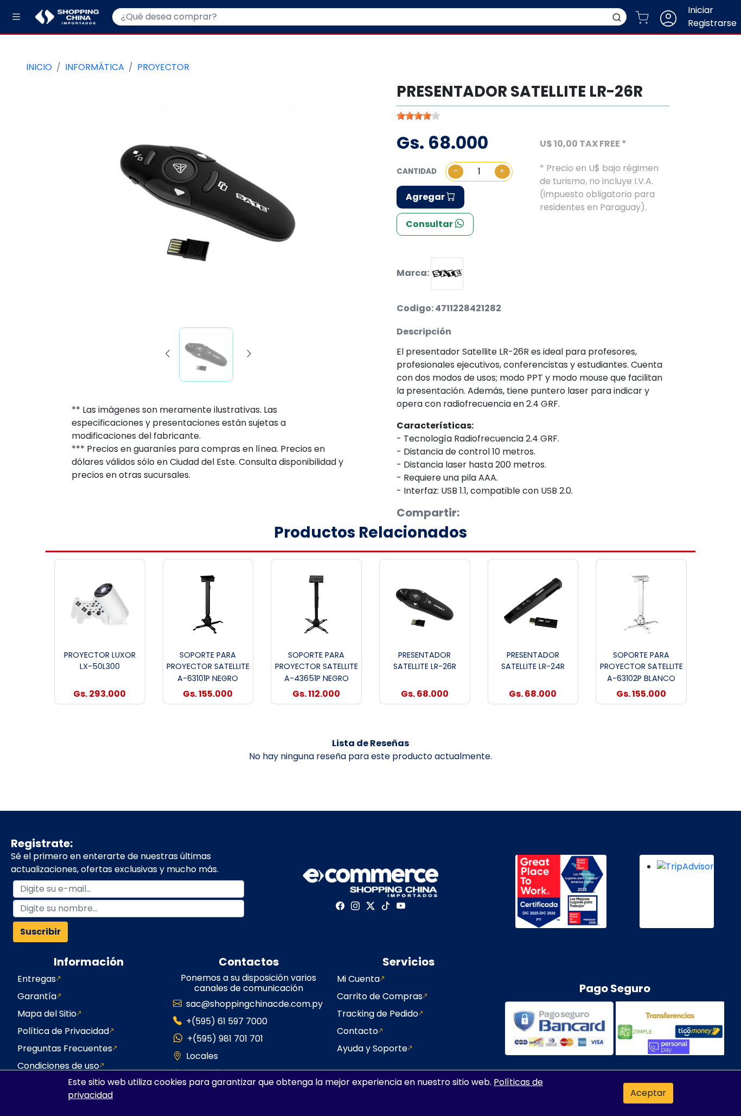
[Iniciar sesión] (672, 17)
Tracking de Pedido (377, 1013)
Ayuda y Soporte (372, 1048)
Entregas (36, 979)
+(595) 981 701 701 (225, 1038)
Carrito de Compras (380, 996)
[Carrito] (646, 17)
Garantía (36, 996)
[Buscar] (617, 17)
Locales (202, 1056)
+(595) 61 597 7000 (226, 1021)
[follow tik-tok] (385, 905)
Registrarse (712, 23)
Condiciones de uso (58, 1066)
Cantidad (417, 171)
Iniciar (700, 10)
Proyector (163, 67)
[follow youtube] (400, 905)
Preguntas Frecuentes (64, 1048)
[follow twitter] (370, 905)
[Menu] (16, 17)
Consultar (430, 224)
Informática (94, 67)
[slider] (418, 115)
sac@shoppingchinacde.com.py (254, 1004)
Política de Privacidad (63, 1031)
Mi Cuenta (358, 979)
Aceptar (648, 1093)
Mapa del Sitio (46, 1013)
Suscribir (40, 931)
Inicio (39, 67)
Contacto (357, 1031)
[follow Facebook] (340, 905)
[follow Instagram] (355, 905)
